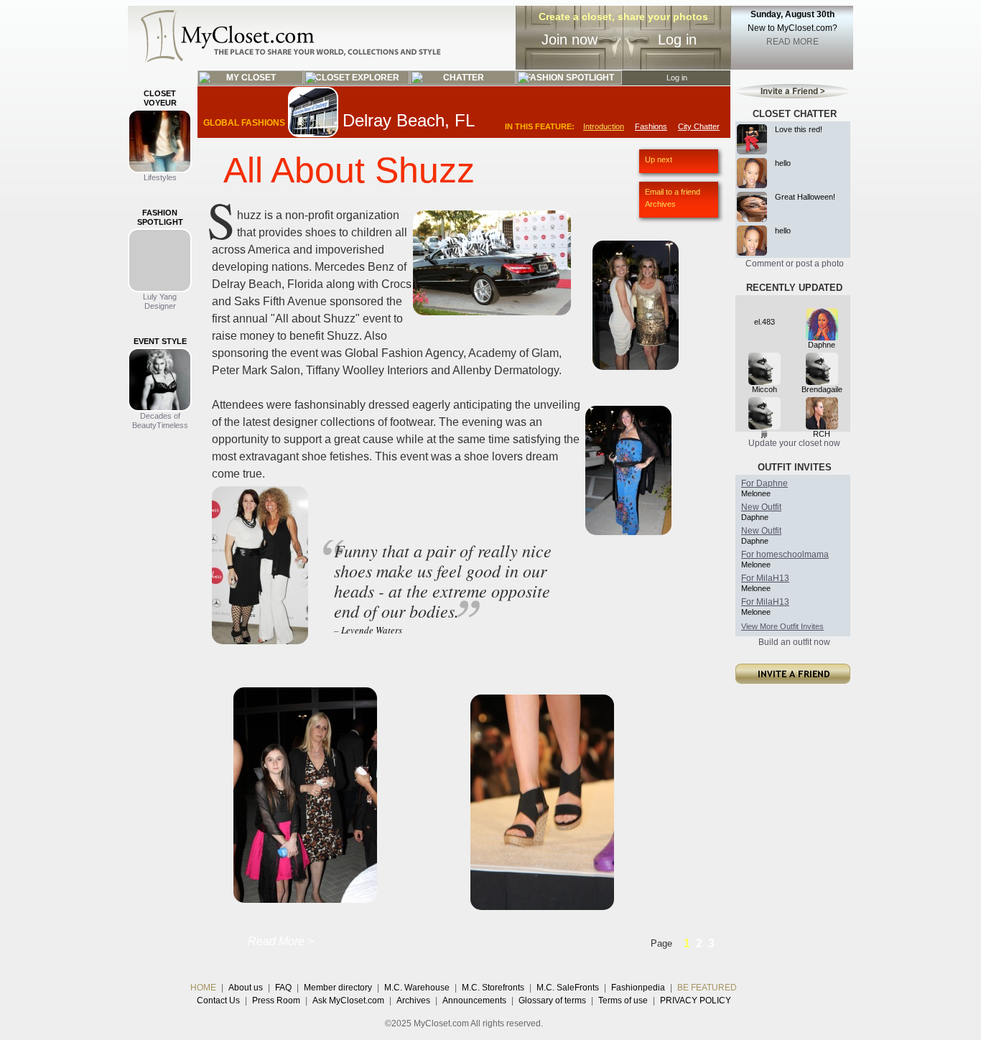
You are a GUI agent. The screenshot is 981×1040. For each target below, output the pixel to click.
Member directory (338, 988)
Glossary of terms (552, 1000)
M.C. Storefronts (493, 988)
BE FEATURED (707, 988)
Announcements (474, 1000)
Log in (677, 39)
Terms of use (623, 1000)
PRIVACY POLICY (695, 1000)
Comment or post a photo (794, 264)
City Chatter (699, 126)
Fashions (651, 126)
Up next (658, 159)
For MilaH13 (765, 578)
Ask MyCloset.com (348, 1000)
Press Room (276, 1000)
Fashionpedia (638, 988)
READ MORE (792, 42)
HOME (203, 988)
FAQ (283, 988)
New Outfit (761, 507)
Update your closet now (794, 443)
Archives (660, 204)
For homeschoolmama (785, 554)
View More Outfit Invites (782, 626)
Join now (569, 39)
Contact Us (218, 1000)
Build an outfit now (794, 642)
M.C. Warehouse (417, 988)
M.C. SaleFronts (567, 988)
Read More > (281, 941)
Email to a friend (672, 191)
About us (245, 988)
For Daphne (764, 483)
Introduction (603, 126)
